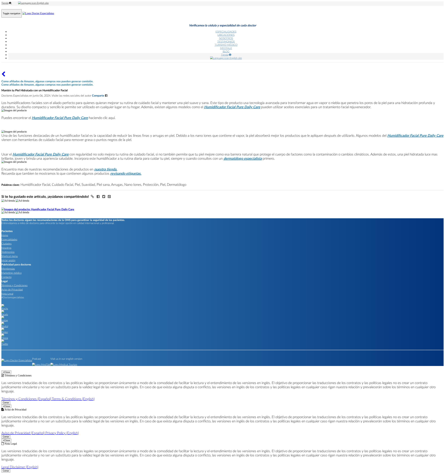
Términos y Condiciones (14, 285)
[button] (93, 196)
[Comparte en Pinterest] (109, 196)
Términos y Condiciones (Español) (26, 399)
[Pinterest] (4, 332)
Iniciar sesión (8, 260)
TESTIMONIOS (226, 41)
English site (42, 2)
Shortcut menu (9, 256)
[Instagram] (4, 320)
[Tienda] (3, 75)
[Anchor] (4, 308)
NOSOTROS (226, 38)
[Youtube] (4, 326)
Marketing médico (11, 272)
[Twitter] (4, 343)
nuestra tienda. (105, 169)
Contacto (6, 276)
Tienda (5, 2)
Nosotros (6, 247)
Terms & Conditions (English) (73, 399)
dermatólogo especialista (243, 158)
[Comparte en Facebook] (98, 196)
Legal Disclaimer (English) (19, 467)
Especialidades (9, 239)
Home (4, 235)
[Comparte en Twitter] (104, 196)
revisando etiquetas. (125, 173)
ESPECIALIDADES (226, 31)
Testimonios (7, 251)
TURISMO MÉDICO (226, 44)
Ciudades (6, 243)
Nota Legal (7, 293)
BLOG (226, 51)
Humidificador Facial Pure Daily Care (232, 107)
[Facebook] (4, 314)
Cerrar (6, 402)
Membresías (8, 268)
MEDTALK (226, 48)
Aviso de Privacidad (12, 289)
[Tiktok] (4, 338)
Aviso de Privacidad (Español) (23, 433)
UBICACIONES (225, 34)
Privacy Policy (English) (62, 433)
